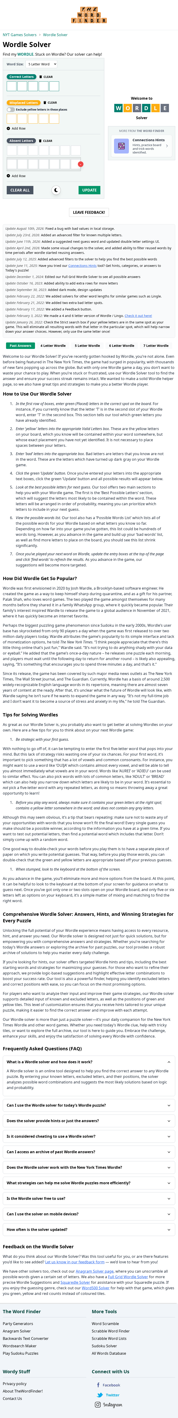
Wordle (127, 356)
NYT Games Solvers (20, 34)
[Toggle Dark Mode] (56, 190)
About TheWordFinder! (23, 1391)
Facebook (109, 1385)
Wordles (150, 724)
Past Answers (20, 345)
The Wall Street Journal (35, 679)
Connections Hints (82, 265)
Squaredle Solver (75, 1282)
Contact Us (12, 1398)
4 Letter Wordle (53, 345)
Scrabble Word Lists (109, 1338)
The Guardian (76, 679)
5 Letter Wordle (87, 345)
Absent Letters (21, 140)
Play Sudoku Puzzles (20, 1353)
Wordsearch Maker (20, 1345)
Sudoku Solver (104, 1345)
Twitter (109, 1395)
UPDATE (89, 190)
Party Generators (18, 1323)
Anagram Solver (17, 1331)
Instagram (109, 1405)
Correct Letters (22, 76)
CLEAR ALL (20, 190)
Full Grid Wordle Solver (128, 1276)
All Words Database (109, 1353)
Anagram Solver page (95, 1271)
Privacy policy (14, 1383)
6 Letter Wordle (121, 345)
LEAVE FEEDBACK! (89, 212)
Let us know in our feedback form (75, 1262)
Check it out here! (138, 315)
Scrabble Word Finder (111, 1331)
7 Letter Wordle (155, 345)
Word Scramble (105, 1323)
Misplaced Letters (24, 102)
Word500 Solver (96, 1287)
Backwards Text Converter (26, 1338)
